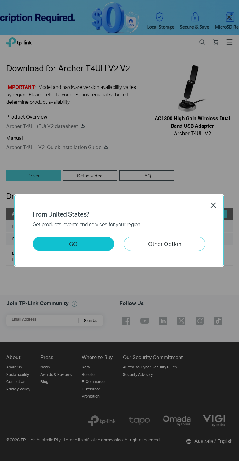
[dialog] (119, 230)
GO (73, 243)
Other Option (164, 243)
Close (213, 205)
